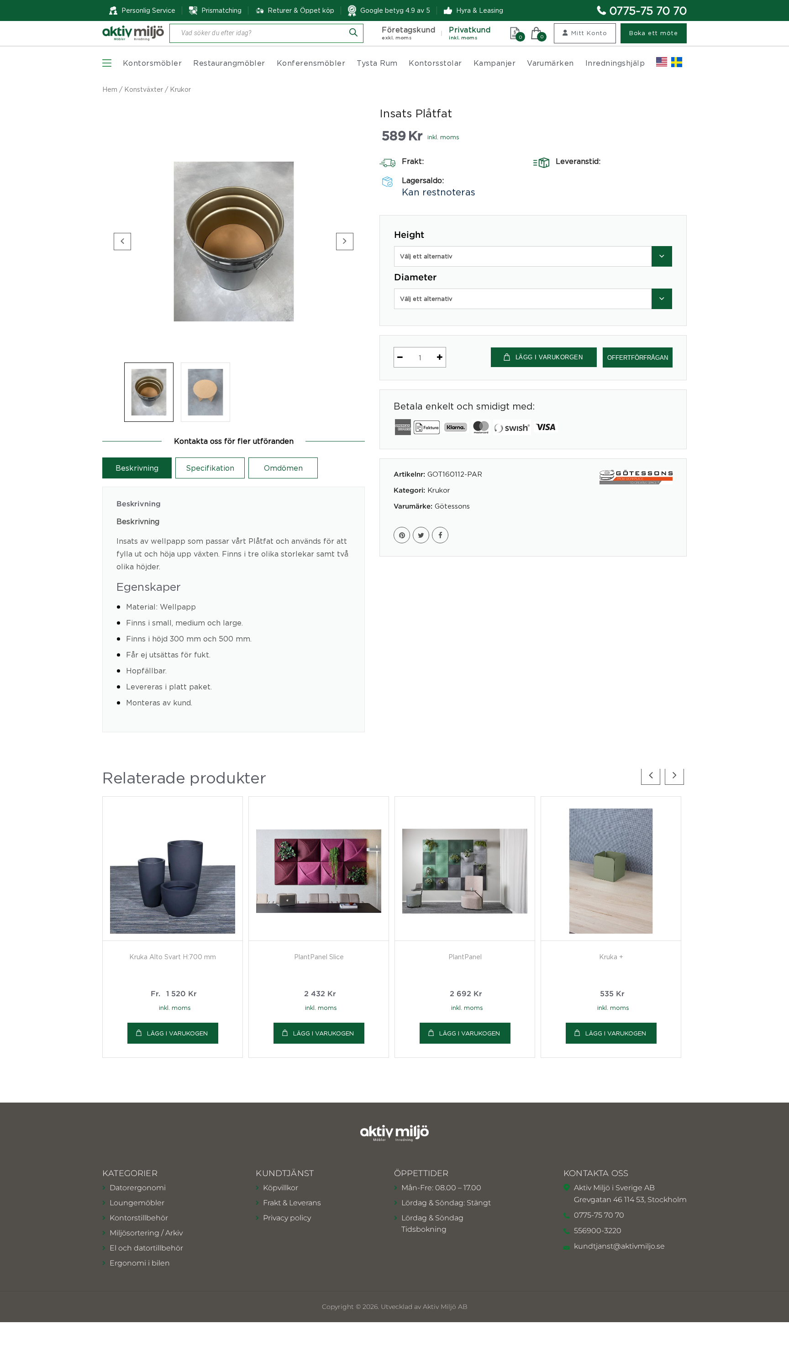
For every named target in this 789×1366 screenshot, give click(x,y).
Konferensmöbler (311, 63)
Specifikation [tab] (210, 468)
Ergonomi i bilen (140, 1263)
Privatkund (469, 33)
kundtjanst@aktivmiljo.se (619, 1246)
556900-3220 (597, 1230)
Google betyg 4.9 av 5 (395, 10)
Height (409, 235)
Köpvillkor (280, 1187)
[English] (661, 62)
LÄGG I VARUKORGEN (549, 357)
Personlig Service (148, 10)
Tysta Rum (377, 63)
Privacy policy (287, 1218)
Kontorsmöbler (152, 63)
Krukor (180, 89)
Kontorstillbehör (139, 1218)
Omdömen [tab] (283, 468)
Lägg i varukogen (177, 1033)
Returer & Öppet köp (301, 10)
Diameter (415, 277)
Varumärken (550, 63)
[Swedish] (676, 62)
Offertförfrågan (637, 357)
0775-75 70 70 (648, 10)
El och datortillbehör (146, 1248)
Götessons (452, 506)
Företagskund (408, 33)
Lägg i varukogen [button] (323, 1033)
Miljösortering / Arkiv (146, 1233)
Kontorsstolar (435, 63)
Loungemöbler (137, 1202)
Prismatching (221, 10)
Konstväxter (143, 89)
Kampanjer (494, 63)
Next (344, 241)
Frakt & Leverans (292, 1202)
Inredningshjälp (615, 63)
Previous (122, 241)
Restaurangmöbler (229, 63)
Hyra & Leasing (479, 10)
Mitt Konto (589, 33)
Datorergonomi (138, 1187)
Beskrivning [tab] (137, 468)
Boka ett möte (653, 33)
